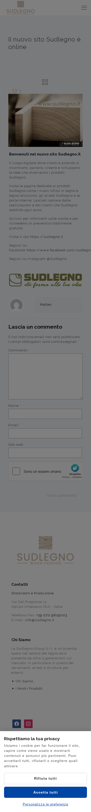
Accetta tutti (45, 792)
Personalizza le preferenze (45, 804)
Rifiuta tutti (45, 778)
